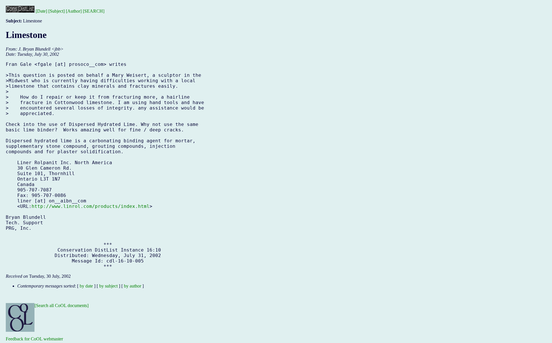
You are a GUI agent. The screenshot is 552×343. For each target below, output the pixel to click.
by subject (108, 285)
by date (86, 285)
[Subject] (56, 11)
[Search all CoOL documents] (61, 305)
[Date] (41, 11)
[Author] (74, 11)
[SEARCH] (93, 11)
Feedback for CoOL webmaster (34, 338)
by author (132, 285)
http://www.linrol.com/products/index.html (91, 206)
